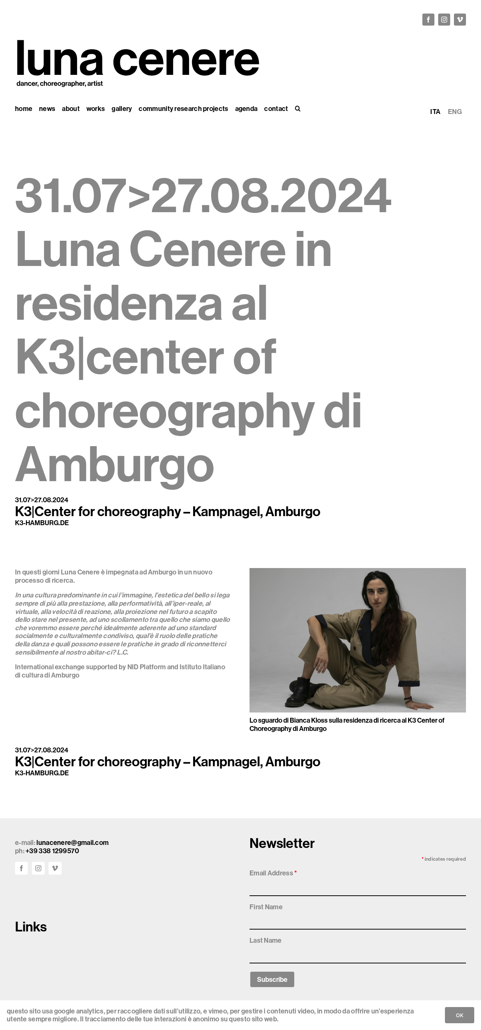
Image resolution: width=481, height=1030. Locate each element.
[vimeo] (460, 20)
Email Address (273, 873)
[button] (298, 108)
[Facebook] (21, 868)
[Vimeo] (54, 868)
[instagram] (444, 20)
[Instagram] (38, 868)
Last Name (266, 940)
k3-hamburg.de (42, 522)
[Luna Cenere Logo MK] (137, 36)
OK (459, 1015)
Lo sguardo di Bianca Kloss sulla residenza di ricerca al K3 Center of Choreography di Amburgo (347, 724)
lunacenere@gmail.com (72, 842)
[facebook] (428, 20)
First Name (266, 906)
